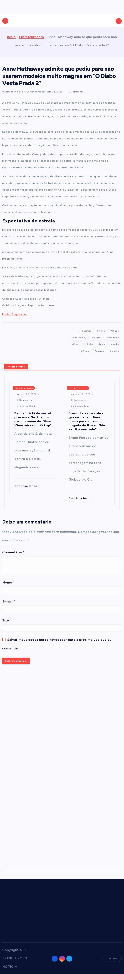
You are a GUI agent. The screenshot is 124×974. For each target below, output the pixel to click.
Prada (85, 351)
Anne (102, 331)
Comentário (13, 552)
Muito (77, 344)
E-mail (8, 601)
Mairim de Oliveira (12, 91)
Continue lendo (26, 486)
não (91, 344)
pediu (116, 344)
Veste (115, 351)
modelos (114, 337)
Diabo (115, 331)
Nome (8, 582)
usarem (100, 351)
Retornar (113, 958)
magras (97, 337)
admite (87, 331)
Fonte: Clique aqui (14, 314)
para (102, 344)
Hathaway (80, 337)
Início (11, 37)
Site (5, 620)
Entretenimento (31, 37)
